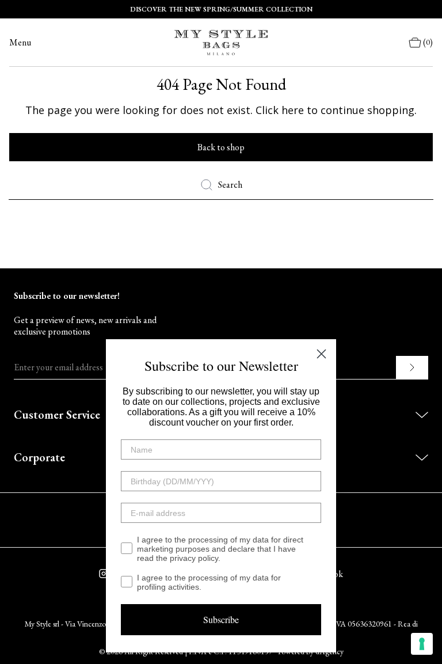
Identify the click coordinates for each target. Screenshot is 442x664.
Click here (280, 110)
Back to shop (221, 147)
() (428, 42)
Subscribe (221, 619)
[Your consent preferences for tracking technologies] (422, 644)
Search (230, 185)
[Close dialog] (321, 354)
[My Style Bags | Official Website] (221, 42)
